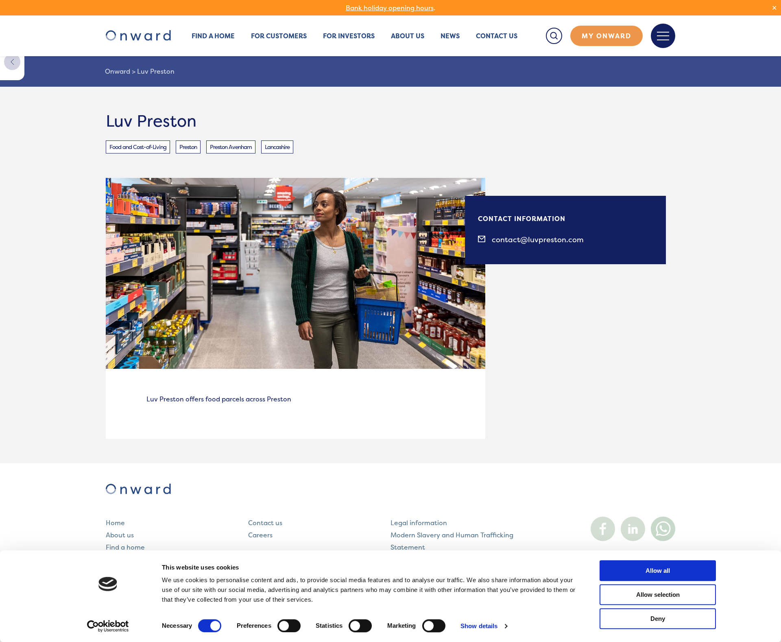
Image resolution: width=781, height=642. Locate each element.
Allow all (658, 570)
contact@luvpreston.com (538, 240)
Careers (260, 534)
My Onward (606, 35)
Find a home (213, 35)
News (450, 35)
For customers (279, 35)
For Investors (349, 35)
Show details (478, 625)
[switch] (289, 625)
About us (407, 35)
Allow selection (658, 594)
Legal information (418, 522)
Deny (657, 618)
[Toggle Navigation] (663, 36)
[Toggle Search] (554, 36)
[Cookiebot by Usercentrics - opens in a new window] (108, 626)
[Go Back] (12, 62)
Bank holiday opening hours (390, 7)
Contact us (496, 35)
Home (115, 522)
